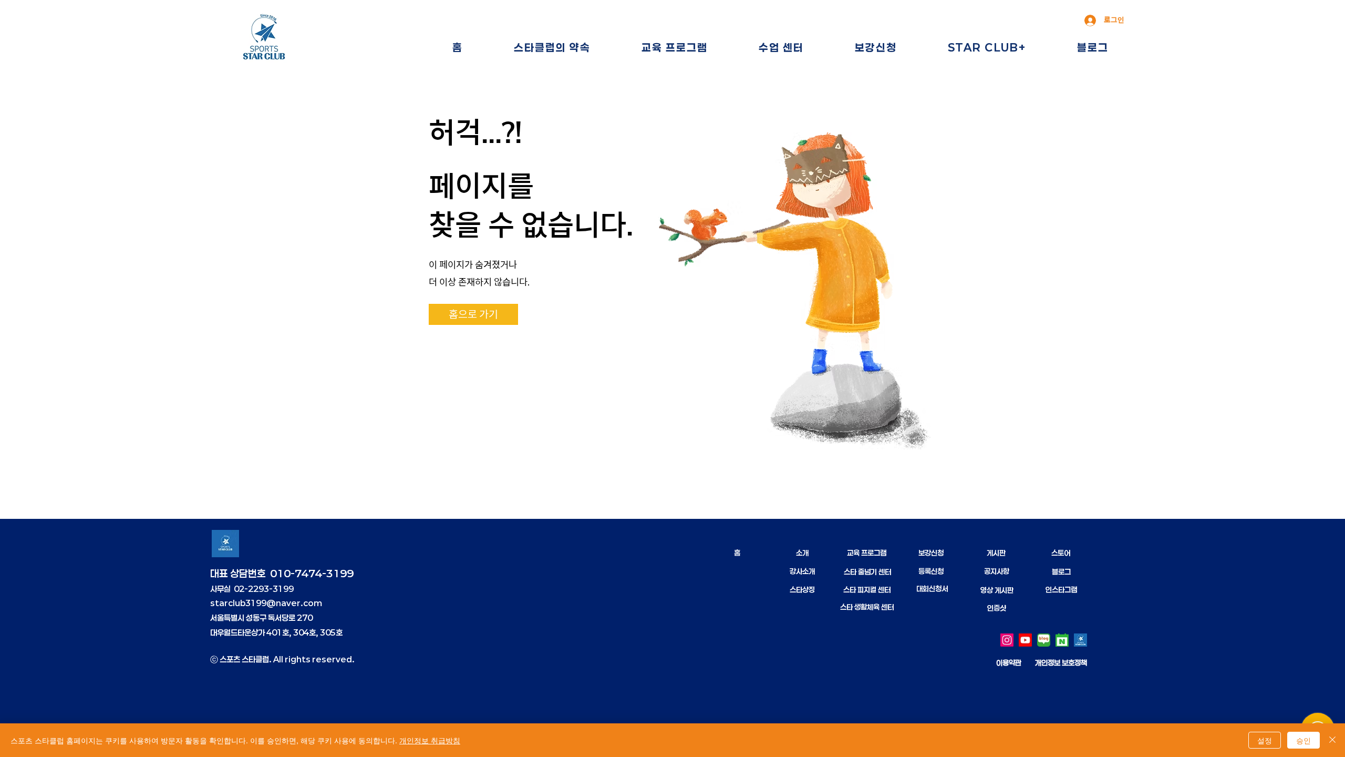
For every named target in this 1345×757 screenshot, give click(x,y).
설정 (1264, 740)
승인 (1303, 740)
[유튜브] (1025, 640)
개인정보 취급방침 (429, 740)
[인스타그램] (1006, 640)
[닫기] (1332, 740)
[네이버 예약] (1062, 640)
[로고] (1080, 640)
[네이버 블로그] (1043, 640)
